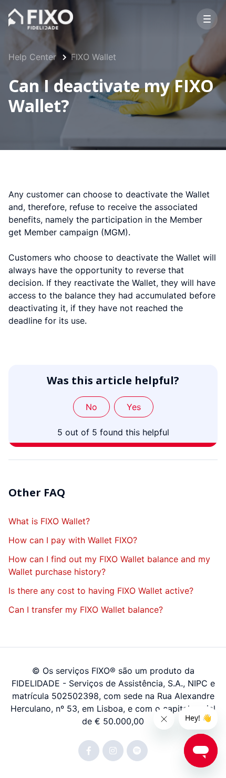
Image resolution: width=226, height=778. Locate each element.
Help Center (32, 57)
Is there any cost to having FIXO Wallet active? (100, 590)
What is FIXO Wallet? (49, 521)
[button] (207, 18)
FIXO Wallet (93, 57)
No (91, 407)
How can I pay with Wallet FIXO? (72, 540)
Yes (134, 407)
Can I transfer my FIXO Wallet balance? (85, 609)
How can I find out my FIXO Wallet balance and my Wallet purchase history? (109, 565)
